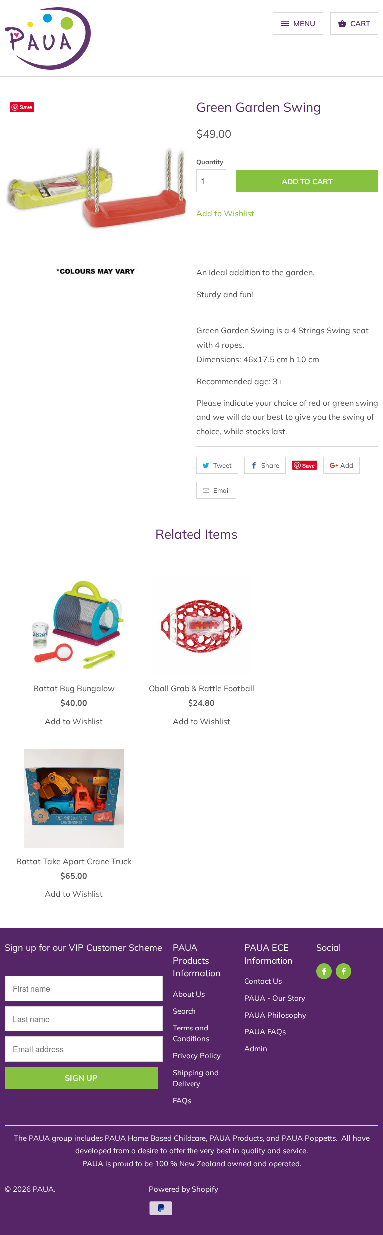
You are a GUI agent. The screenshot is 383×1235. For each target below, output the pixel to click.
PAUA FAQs (265, 1031)
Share (270, 465)
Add (346, 465)
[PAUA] (48, 41)
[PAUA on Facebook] (324, 971)
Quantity (209, 162)
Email (221, 490)
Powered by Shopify (183, 1189)
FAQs (182, 1100)
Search (184, 1011)
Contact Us (263, 981)
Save (308, 465)
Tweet (222, 465)
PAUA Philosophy (275, 1015)
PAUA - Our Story (274, 998)
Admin (255, 1048)
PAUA (43, 1189)
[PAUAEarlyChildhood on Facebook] (343, 971)
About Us (189, 994)
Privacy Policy (197, 1055)
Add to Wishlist (225, 213)
